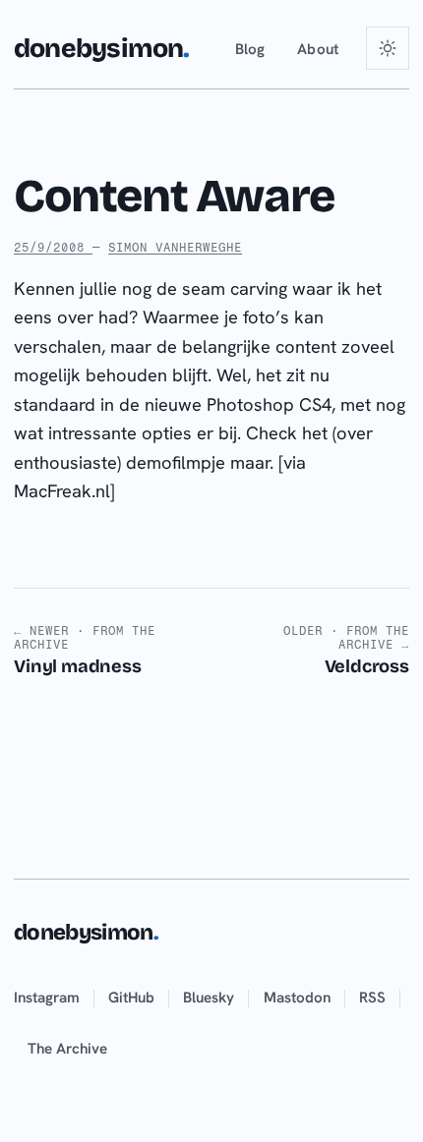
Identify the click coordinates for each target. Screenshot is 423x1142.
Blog (250, 49)
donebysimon (101, 48)
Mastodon (297, 997)
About (318, 49)
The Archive (67, 1048)
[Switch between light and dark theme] (387, 48)
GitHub (131, 997)
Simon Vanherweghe (175, 247)
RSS (372, 997)
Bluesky (208, 997)
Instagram (47, 997)
